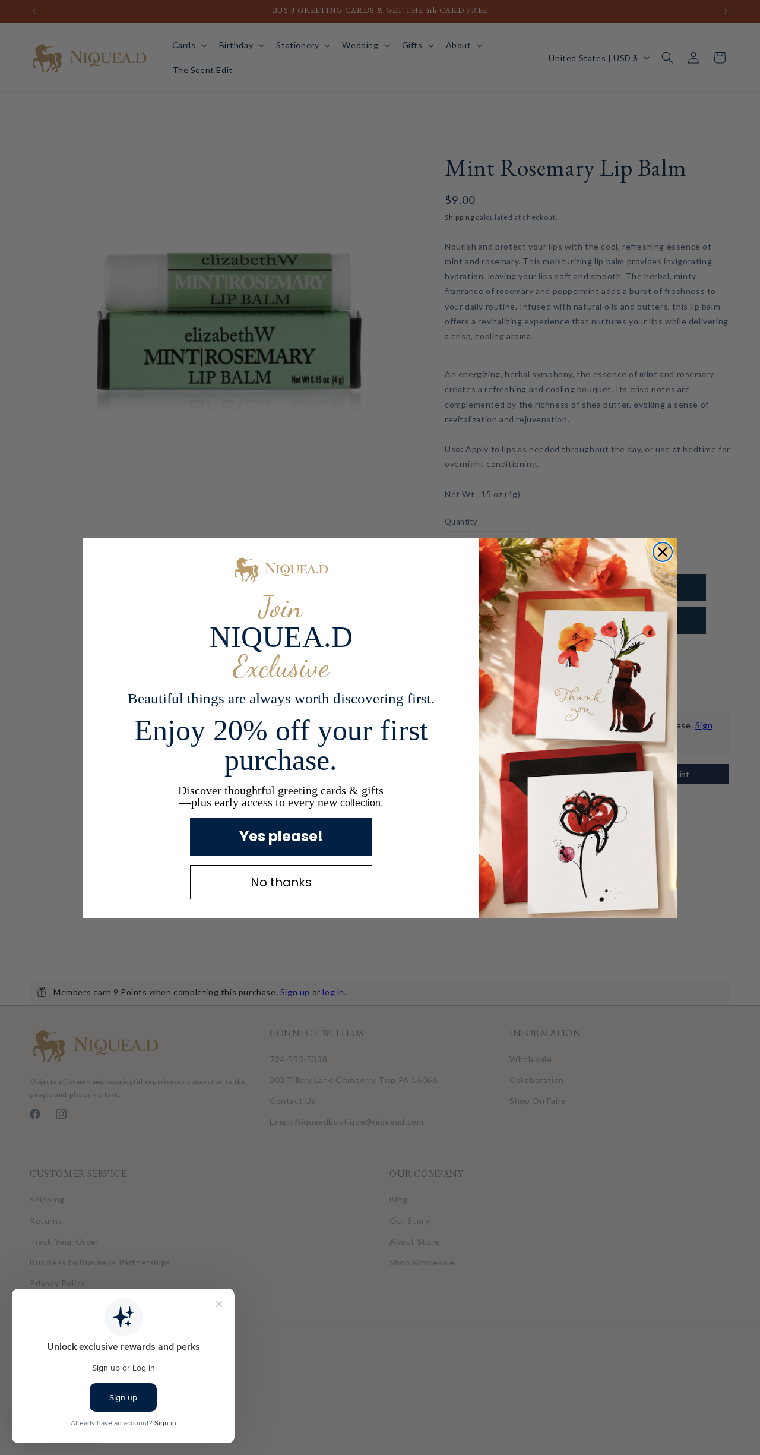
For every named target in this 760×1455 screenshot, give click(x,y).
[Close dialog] (662, 551)
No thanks (281, 882)
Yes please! (281, 836)
